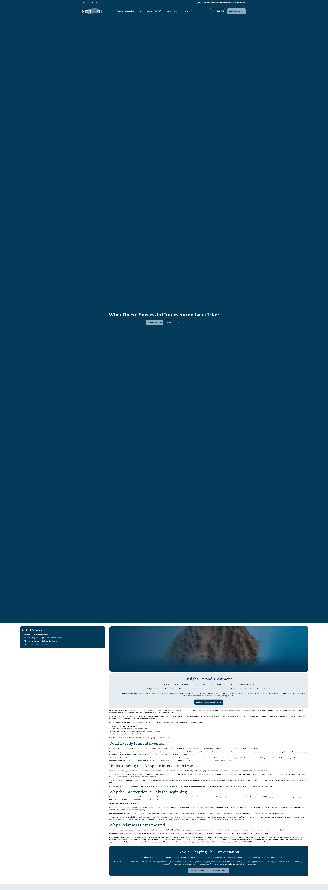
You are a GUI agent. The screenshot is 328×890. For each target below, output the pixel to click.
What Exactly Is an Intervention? (36, 634)
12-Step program (266, 758)
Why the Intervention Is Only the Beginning (40, 641)
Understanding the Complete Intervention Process (43, 638)
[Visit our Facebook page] (88, 2)
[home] (92, 11)
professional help (135, 760)
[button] (127, 11)
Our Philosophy (146, 11)
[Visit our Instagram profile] (96, 2)
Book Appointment (236, 11)
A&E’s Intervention (226, 2)
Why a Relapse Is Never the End (36, 644)
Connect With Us (155, 322)
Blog (175, 11)
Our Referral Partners (163, 11)
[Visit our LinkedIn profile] (84, 2)
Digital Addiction (240, 2)
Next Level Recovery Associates (123, 771)
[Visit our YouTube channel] (92, 2)
